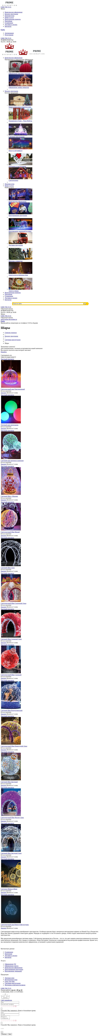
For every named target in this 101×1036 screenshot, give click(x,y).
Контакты (8, 26)
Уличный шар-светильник (9, 425)
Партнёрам (8, 21)
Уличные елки (9, 978)
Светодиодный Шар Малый (10, 532)
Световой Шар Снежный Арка (11, 639)
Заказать (3, 393)
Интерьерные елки (11, 979)
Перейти (4, 352)
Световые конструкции (13, 983)
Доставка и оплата (11, 24)
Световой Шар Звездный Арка (11, 853)
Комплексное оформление (13, 12)
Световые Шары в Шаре (9, 889)
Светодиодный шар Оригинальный (13, 389)
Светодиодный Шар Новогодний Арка (14, 746)
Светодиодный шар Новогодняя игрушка (15, 924)
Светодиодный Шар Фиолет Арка (12, 817)
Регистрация (9, 35)
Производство (9, 16)
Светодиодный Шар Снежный (11, 675)
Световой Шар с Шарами (9, 496)
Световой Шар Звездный (9, 782)
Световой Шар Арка (8, 568)
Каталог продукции (11, 14)
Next (10, 1034)
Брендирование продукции (14, 969)
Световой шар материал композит (12, 460)
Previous (4, 1034)
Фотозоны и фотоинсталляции (15, 985)
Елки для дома (9, 981)
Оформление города (11, 966)
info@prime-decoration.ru (9, 319)
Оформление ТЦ (10, 964)
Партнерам (8, 954)
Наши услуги (9, 17)
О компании (9, 23)
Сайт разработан (6, 1000)
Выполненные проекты (13, 19)
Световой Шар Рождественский (11, 710)
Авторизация (9, 33)
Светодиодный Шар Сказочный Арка (13, 603)
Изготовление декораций (13, 971)
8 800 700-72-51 (6, 38)
